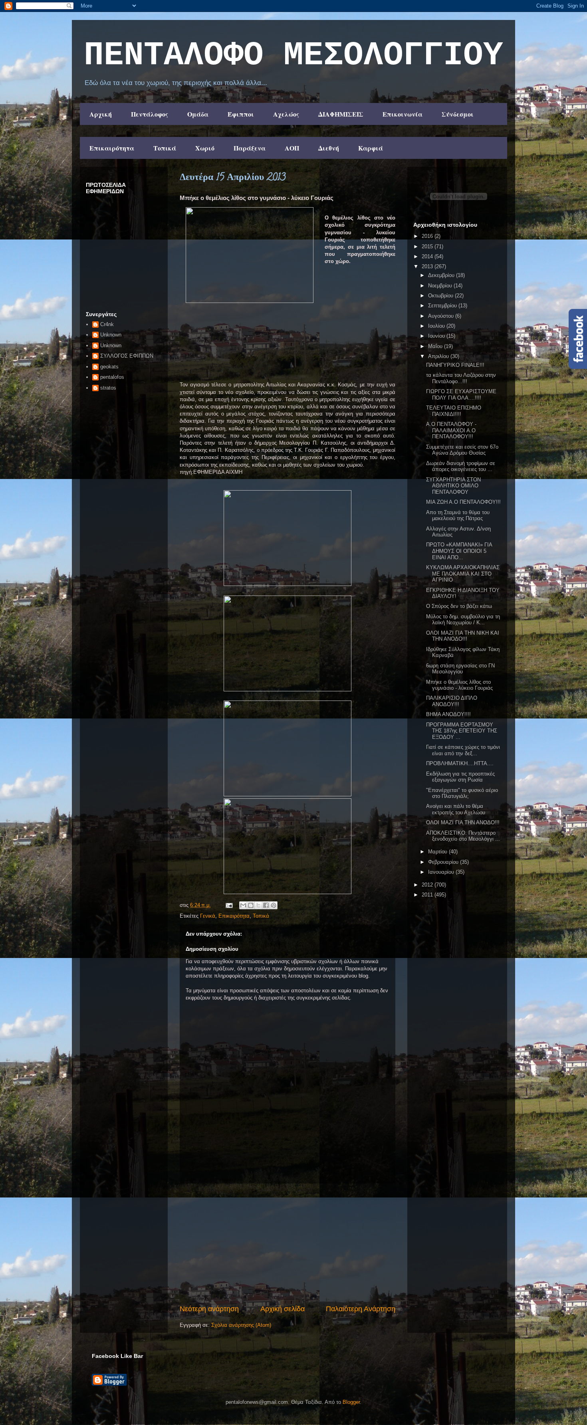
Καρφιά (370, 147)
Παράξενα (250, 147)
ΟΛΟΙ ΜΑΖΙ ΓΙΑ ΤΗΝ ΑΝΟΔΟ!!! (463, 822)
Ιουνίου (437, 336)
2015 (428, 246)
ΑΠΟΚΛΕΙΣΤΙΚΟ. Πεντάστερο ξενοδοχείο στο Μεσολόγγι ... (463, 836)
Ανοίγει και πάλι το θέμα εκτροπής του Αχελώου (455, 809)
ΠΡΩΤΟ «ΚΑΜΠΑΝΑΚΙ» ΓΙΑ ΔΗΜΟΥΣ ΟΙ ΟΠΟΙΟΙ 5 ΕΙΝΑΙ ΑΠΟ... (459, 551)
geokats (109, 367)
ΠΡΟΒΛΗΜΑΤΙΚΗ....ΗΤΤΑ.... (460, 763)
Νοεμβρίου (441, 286)
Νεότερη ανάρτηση (209, 1309)
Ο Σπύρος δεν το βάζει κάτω (459, 606)
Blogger (351, 1402)
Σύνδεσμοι (458, 114)
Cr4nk (107, 324)
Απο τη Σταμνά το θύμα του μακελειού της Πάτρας (458, 515)
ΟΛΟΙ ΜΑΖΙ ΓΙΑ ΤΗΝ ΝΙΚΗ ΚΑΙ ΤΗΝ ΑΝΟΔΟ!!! (462, 636)
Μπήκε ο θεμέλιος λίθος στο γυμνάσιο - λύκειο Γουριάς (459, 685)
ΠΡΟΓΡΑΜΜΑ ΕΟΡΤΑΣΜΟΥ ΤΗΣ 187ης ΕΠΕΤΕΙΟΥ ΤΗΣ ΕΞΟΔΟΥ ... (461, 731)
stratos (108, 388)
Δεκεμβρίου (442, 275)
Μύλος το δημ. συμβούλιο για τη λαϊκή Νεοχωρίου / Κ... (463, 620)
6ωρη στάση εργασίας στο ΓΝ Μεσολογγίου (460, 669)
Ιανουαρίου (442, 872)
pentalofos (112, 377)
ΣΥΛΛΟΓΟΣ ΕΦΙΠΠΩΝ (126, 356)
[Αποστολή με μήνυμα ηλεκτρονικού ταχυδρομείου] (243, 905)
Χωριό (204, 147)
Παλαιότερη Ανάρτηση (360, 1309)
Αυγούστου (441, 316)
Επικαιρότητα (111, 147)
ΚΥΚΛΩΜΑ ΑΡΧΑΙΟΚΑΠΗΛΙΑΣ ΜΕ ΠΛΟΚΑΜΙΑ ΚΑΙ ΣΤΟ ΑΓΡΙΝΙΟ (463, 573)
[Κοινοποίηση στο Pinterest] (274, 905)
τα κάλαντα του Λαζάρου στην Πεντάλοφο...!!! (461, 378)
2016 (428, 236)
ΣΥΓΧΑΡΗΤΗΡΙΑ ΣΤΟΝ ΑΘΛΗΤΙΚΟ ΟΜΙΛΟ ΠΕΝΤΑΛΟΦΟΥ (453, 486)
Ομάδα (197, 114)
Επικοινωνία (402, 114)
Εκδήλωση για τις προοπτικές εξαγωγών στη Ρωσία (460, 777)
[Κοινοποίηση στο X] (258, 905)
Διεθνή (328, 147)
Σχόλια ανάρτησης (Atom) (241, 1325)
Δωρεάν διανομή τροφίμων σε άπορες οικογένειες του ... (460, 466)
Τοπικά (164, 147)
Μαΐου (436, 346)
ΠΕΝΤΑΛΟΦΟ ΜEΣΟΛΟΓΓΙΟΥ (293, 55)
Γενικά (207, 916)
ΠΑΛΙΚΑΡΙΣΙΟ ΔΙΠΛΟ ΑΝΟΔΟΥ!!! (451, 701)
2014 (428, 256)
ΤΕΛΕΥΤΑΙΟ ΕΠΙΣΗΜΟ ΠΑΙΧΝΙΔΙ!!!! (453, 411)
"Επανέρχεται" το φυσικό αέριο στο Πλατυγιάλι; (462, 793)
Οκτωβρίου (441, 296)
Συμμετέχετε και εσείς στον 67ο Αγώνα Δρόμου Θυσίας (462, 450)
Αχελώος (286, 114)
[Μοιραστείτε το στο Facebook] (266, 905)
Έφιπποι (241, 114)
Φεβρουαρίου (444, 862)
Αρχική (100, 114)
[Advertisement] (287, 1244)
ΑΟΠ (292, 147)
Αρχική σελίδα (282, 1309)
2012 (428, 885)
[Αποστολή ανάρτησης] (228, 905)
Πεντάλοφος (149, 114)
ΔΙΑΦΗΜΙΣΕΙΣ (340, 114)
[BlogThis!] (251, 905)
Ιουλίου (437, 326)
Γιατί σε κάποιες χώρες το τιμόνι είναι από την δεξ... (463, 750)
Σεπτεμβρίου (443, 306)
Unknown (110, 335)
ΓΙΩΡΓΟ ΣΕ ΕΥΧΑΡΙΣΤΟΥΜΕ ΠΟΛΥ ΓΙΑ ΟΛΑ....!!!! (461, 394)
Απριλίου (439, 356)
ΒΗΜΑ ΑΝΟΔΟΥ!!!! (448, 714)
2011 (428, 895)
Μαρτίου (438, 852)
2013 (428, 266)
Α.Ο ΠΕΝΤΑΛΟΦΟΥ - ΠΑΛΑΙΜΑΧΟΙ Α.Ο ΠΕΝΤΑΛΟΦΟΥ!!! (451, 430)
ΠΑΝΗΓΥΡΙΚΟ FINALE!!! (455, 365)
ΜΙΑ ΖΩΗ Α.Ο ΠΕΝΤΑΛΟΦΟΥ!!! (463, 502)
